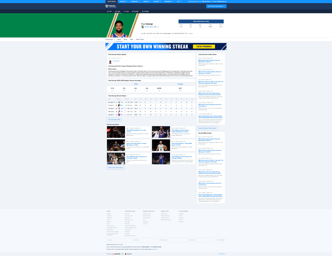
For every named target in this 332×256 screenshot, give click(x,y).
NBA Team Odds (129, 219)
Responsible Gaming (112, 227)
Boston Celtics (149, 27)
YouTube (181, 219)
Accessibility (110, 229)
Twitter (180, 215)
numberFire (145, 221)
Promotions (109, 217)
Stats (131, 39)
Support (108, 219)
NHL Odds (127, 223)
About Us (109, 221)
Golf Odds (127, 231)
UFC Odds (127, 233)
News (125, 39)
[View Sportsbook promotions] (166, 46)
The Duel (145, 223)
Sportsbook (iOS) (165, 217)
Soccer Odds (128, 229)
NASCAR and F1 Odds (130, 235)
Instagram (181, 217)
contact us (154, 249)
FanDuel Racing (146, 215)
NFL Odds (127, 213)
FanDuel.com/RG (157, 247)
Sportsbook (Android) (166, 219)
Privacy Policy (163, 240)
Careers (110, 240)
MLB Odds (127, 221)
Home (119, 39)
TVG (144, 219)
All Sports (109, 215)
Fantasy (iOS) (164, 213)
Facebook (181, 213)
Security (136, 240)
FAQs (108, 223)
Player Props (140, 39)
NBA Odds (127, 217)
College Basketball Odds (131, 227)
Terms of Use (192, 240)
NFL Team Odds (128, 215)
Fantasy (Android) (165, 215)
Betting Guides (110, 225)
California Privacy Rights (113, 231)
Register (109, 213)
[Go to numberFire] (113, 254)
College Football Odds (130, 225)
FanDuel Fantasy (147, 213)
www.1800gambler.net (220, 1)
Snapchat (181, 221)
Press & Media (220, 240)
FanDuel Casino (146, 217)
